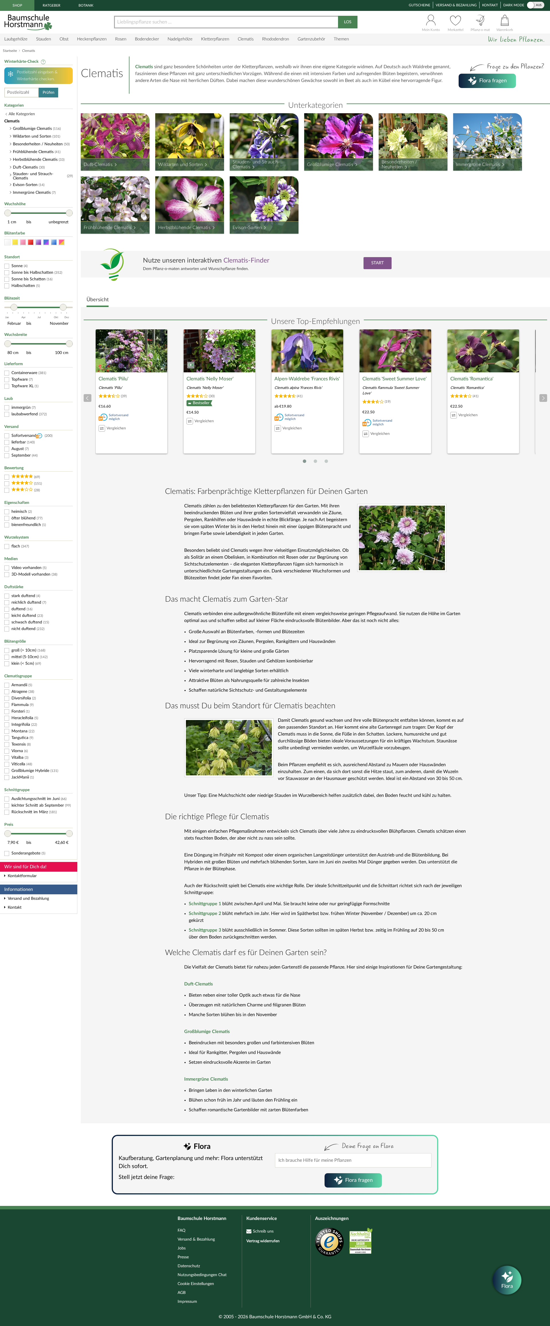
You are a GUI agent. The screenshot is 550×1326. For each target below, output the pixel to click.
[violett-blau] (46, 242)
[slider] (7, 213)
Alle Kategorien (22, 114)
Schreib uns (263, 1231)
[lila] (38, 242)
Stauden (43, 39)
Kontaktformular (22, 876)
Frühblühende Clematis (107, 227)
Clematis (246, 39)
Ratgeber (51, 5)
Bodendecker (147, 39)
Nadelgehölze (180, 39)
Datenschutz (189, 1266)
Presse (183, 1257)
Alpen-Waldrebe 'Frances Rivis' (307, 378)
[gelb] (15, 242)
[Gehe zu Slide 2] (315, 461)
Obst (64, 39)
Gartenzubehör (311, 39)
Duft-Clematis (98, 164)
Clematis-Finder (246, 260)
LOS (347, 22)
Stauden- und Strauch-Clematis (256, 164)
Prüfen (48, 93)
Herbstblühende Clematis (184, 227)
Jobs (182, 1248)
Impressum (187, 1302)
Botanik (85, 5)
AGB (182, 1293)
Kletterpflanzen (215, 39)
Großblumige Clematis (330, 164)
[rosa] (23, 242)
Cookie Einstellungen (196, 1284)
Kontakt (490, 5)
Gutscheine (419, 5)
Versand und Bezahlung (28, 899)
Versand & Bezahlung (456, 5)
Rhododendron (275, 39)
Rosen (120, 39)
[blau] (54, 242)
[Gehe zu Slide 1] (304, 461)
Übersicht (98, 299)
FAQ (181, 1231)
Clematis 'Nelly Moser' (209, 378)
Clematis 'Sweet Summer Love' (394, 378)
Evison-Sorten (247, 227)
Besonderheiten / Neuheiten (399, 164)
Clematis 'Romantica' (471, 378)
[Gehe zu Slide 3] (326, 461)
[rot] (31, 242)
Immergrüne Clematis (478, 164)
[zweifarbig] (61, 242)
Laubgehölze (16, 39)
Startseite (10, 50)
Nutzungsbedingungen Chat (202, 1275)
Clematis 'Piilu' (113, 378)
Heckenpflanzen (92, 39)
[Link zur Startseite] (29, 22)
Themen (341, 39)
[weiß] (7, 242)
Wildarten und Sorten (180, 164)
